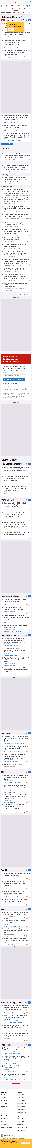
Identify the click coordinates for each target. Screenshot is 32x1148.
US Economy (13, 1063)
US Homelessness (14, 122)
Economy (13, 1053)
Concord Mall (7, 613)
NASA (11, 802)
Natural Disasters (17, 1022)
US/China (6, 802)
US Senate (13, 38)
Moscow (6, 792)
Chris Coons (7, 38)
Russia (13, 792)
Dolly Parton (15, 936)
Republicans (20, 38)
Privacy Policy (24, 389)
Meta (11, 897)
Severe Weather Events (16, 751)
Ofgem (18, 1053)
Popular (13, 20)
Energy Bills (7, 1053)
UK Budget (6, 1079)
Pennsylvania (18, 631)
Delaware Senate (6, 12)
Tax (19, 1079)
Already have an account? (10, 383)
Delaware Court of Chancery (9, 743)
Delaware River (7, 761)
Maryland (12, 631)
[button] (17, 20)
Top (3, 20)
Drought (10, 1022)
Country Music (7, 936)
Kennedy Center (8, 782)
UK (12, 9)
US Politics (17, 905)
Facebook (6, 897)
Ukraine (26, 9)
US (14, 888)
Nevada (11, 605)
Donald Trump (16, 782)
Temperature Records (13, 1030)
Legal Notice (8, 390)
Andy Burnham (13, 1079)
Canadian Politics (14, 1071)
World (16, 9)
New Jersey (15, 761)
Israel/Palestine (8, 905)
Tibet (5, 879)
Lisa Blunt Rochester (9, 57)
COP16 (5, 1022)
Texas (15, 605)
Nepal (9, 879)
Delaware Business (14, 130)
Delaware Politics (16, 12)
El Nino (5, 1013)
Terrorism (15, 926)
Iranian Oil (6, 1063)
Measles (6, 812)
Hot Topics (6, 9)
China (15, 802)
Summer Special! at (15, 1)
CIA (10, 792)
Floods (13, 944)
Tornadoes (6, 751)
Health (10, 812)
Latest (7, 20)
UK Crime (6, 918)
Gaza (20, 9)
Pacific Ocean (11, 1013)
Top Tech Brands (18, 897)
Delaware (19, 47)
